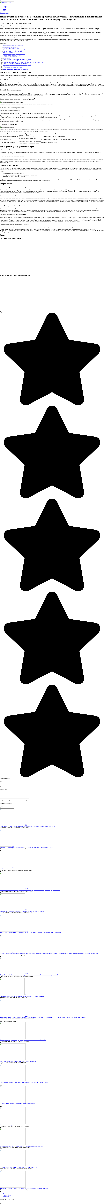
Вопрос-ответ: (6, 58)
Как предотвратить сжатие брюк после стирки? (15, 60)
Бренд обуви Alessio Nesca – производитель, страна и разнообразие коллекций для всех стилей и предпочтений (29, 975)
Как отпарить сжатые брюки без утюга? (13, 45)
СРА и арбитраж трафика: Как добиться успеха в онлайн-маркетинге (18, 1061)
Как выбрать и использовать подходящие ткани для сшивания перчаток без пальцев (22, 911)
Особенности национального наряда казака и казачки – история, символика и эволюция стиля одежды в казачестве (30, 890)
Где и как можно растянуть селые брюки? (14, 49)
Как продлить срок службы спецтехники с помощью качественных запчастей (20, 1125)
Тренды (5, 10)
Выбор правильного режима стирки (12, 55)
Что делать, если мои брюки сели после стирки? (15, 63)
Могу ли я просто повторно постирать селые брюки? (17, 65)
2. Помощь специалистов (9, 52)
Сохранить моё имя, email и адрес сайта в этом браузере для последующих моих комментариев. (26, 800)
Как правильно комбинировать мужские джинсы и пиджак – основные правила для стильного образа (26, 847)
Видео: (5, 66)
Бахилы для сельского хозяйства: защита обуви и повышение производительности (21, 1146)
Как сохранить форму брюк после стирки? (14, 54)
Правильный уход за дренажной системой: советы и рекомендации (17, 1103)
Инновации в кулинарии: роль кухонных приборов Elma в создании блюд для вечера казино (24, 1082)
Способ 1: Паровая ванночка (10, 47)
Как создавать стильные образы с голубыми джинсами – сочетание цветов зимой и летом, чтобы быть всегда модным (30, 932)
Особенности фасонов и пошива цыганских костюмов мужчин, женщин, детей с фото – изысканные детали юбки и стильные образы (35, 868)
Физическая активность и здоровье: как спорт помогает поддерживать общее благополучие (24, 1188)
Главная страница (4, 13)
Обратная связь (7, 1195)
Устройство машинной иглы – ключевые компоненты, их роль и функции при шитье (22, 996)
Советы (5, 7)
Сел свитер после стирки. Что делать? (13, 67)
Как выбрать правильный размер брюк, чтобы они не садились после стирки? (23, 62)
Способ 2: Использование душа (11, 48)
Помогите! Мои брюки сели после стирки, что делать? (17, 59)
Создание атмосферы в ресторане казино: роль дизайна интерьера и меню (19, 1167)
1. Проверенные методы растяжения (12, 51)
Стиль (4, 9)
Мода (4, 4)
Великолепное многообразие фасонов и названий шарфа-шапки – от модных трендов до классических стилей (28, 826)
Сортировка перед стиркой (10, 56)
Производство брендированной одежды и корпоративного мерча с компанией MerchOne (23, 1040)
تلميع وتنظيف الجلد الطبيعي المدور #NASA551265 (15, 69)
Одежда (5, 6)
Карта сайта (6, 1196)
